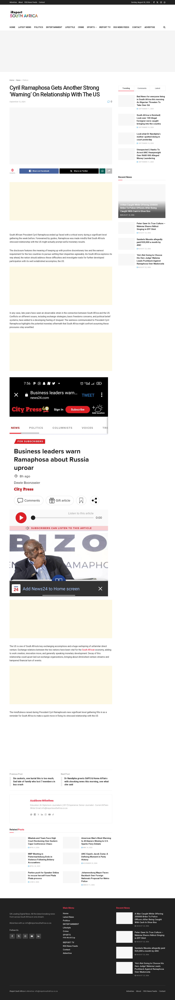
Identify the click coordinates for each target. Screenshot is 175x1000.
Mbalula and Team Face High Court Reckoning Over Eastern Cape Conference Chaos (42, 841)
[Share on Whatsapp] (102, 171)
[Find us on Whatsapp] (164, 2)
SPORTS (91, 27)
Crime (81, 27)
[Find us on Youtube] (31, 936)
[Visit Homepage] (24, 14)
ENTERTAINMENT (54, 27)
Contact (42, 2)
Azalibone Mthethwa (41, 800)
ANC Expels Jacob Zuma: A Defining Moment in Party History (94, 857)
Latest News (24, 27)
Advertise (13, 2)
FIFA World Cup (69, 938)
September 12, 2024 (17, 102)
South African (88, 650)
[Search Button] (164, 27)
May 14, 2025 (87, 847)
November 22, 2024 (90, 863)
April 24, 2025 (34, 866)
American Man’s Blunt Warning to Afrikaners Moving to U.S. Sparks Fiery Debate (96, 841)
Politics (38, 27)
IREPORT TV (104, 27)
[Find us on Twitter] (157, 2)
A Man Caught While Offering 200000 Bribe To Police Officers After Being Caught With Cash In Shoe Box (139, 208)
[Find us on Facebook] (153, 2)
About (20, 2)
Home (12, 27)
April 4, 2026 (34, 847)
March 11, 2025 (88, 885)
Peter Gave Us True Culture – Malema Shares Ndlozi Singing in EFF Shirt (151, 226)
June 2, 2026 (34, 882)
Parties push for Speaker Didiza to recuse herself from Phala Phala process (43, 875)
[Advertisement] (61, 201)
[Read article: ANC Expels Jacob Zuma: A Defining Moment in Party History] (71, 858)
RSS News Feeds (30, 2)
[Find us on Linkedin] (38, 936)
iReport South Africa (17, 991)
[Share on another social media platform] (109, 171)
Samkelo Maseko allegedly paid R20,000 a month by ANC (149, 242)
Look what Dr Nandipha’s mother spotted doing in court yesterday (149, 137)
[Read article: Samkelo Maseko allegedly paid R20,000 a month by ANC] (126, 244)
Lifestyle (70, 27)
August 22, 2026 (128, 215)
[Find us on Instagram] (161, 2)
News (18, 80)
